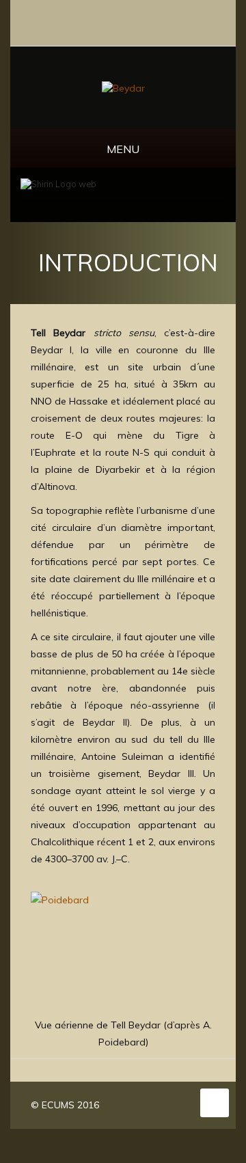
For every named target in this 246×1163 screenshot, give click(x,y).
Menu (123, 149)
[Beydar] (123, 87)
